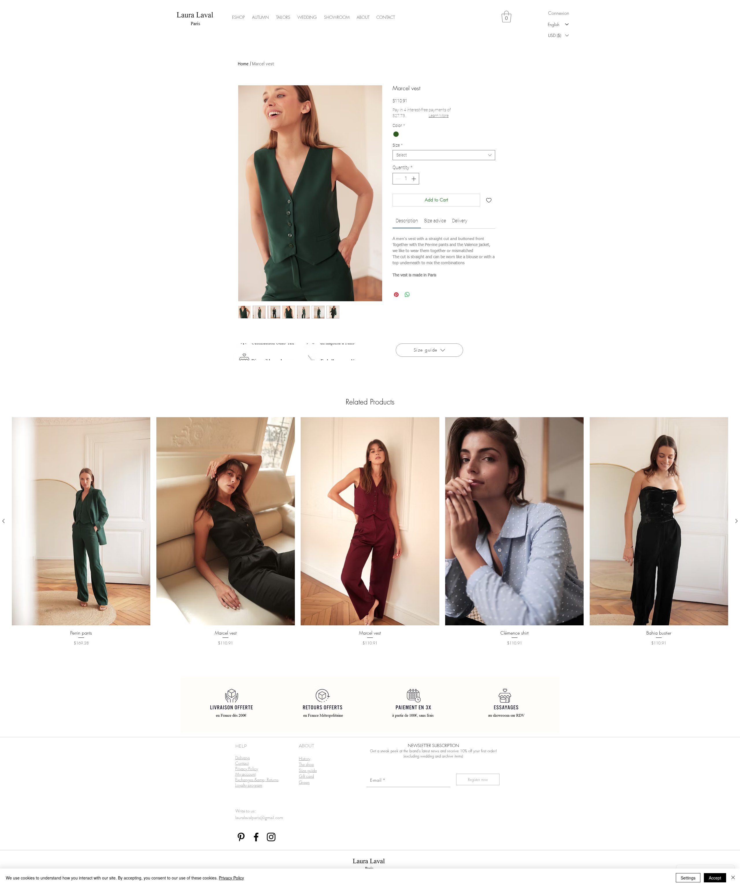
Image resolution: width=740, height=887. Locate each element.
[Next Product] (736, 521)
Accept (715, 878)
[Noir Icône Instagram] (271, 837)
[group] (370, 539)
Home (243, 63)
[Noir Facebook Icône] (256, 837)
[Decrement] (397, 178)
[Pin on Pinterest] (396, 294)
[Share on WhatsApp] (407, 294)
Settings (688, 878)
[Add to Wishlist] (488, 200)
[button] (506, 16)
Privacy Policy (231, 878)
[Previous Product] (3, 521)
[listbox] (558, 35)
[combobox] (444, 155)
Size (398, 145)
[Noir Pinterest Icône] (241, 837)
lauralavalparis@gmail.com (259, 817)
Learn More (439, 115)
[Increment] (414, 178)
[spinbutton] (406, 178)
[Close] (733, 877)
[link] (407, 220)
